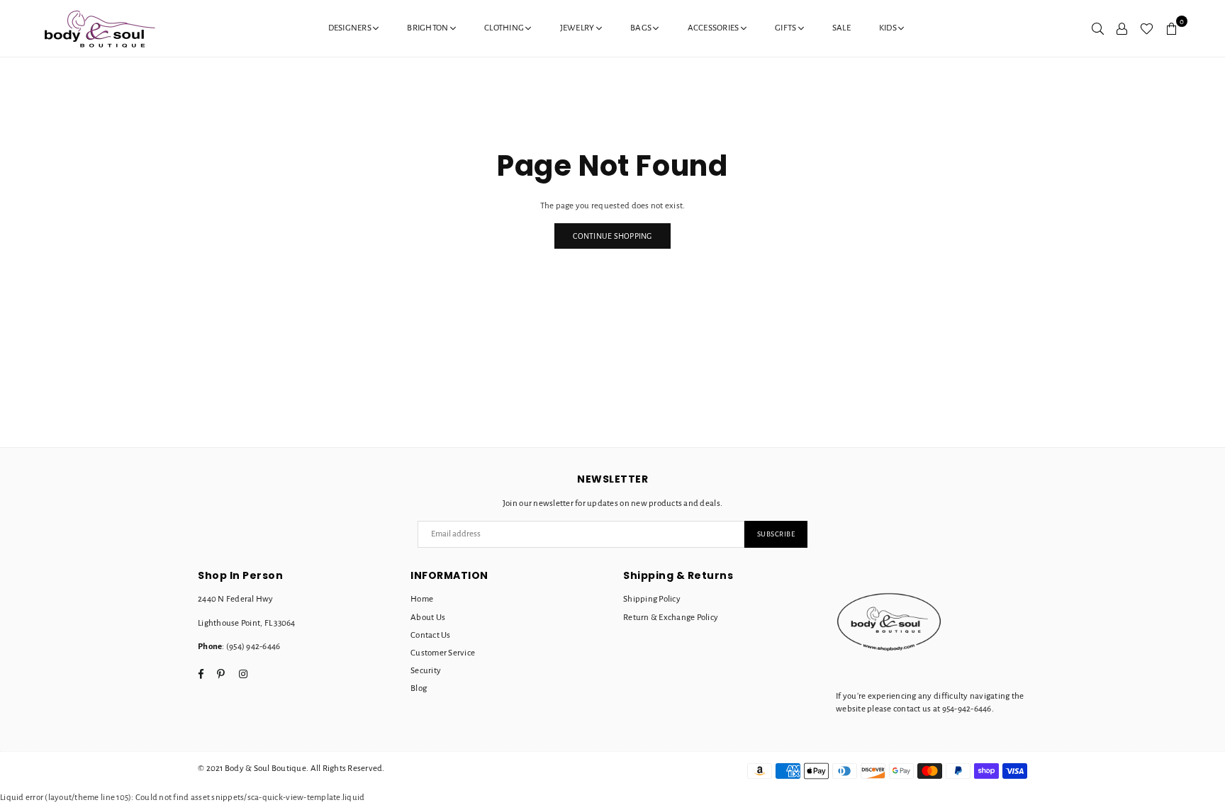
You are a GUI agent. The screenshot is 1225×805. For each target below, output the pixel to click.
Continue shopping (612, 236)
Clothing (504, 28)
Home (421, 599)
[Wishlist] (1147, 28)
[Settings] (1122, 28)
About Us (427, 617)
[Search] (1097, 28)
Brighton (428, 28)
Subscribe (776, 534)
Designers (351, 28)
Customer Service (442, 653)
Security (425, 670)
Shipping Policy (652, 599)
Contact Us (430, 635)
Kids (888, 28)
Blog (418, 688)
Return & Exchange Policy (670, 617)
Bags (641, 28)
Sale (841, 28)
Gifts (786, 28)
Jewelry (578, 28)
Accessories (714, 28)
